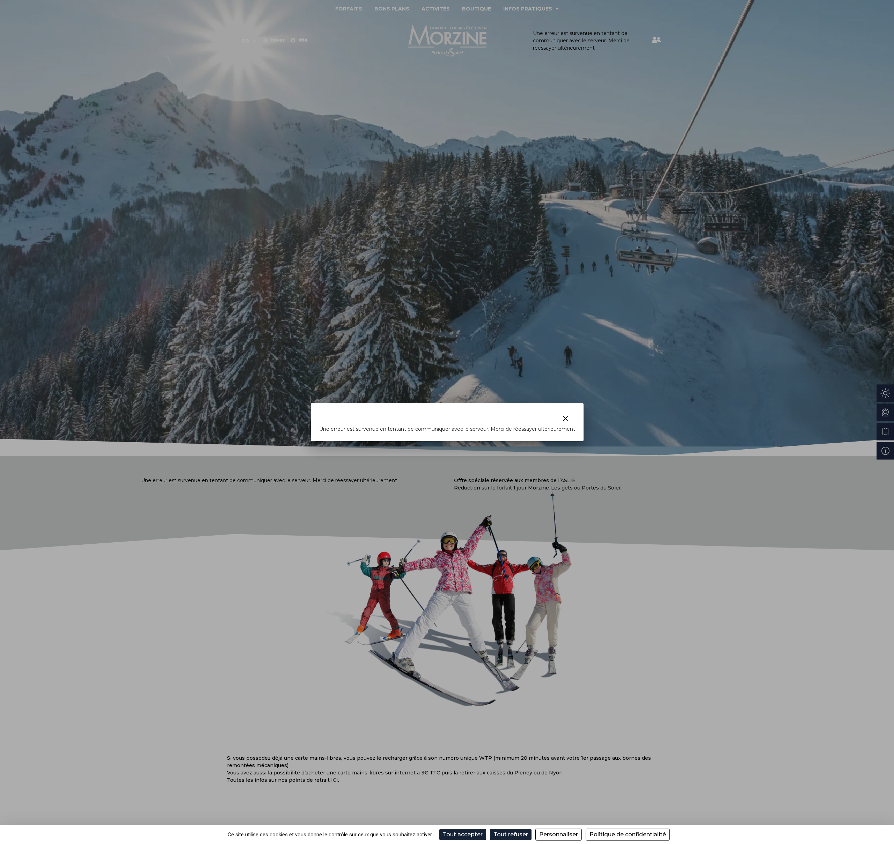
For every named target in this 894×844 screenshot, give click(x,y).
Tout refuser (510, 834)
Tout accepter (463, 834)
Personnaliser (558, 834)
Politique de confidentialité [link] (627, 834)
